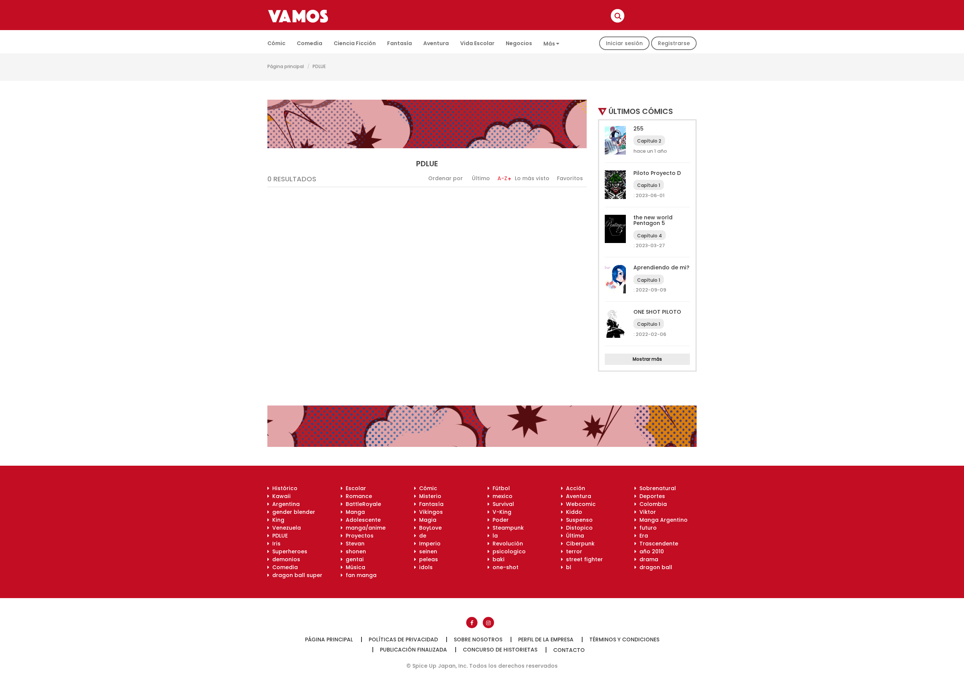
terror (572, 551)
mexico (501, 496)
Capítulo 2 (649, 141)
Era (642, 535)
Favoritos (570, 178)
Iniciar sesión (624, 43)
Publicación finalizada (413, 649)
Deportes (650, 496)
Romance (357, 496)
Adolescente (362, 520)
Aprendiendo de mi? (661, 267)
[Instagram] (488, 622)
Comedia (309, 43)
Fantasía (399, 43)
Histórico (283, 488)
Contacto (569, 650)
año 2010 (650, 551)
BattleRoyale (362, 504)
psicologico (508, 551)
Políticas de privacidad (403, 639)
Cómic (276, 43)
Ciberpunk (579, 543)
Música (354, 567)
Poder (499, 520)
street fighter (583, 559)
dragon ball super (295, 575)
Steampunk (507, 528)
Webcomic (579, 504)
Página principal (285, 66)
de (421, 535)
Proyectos (358, 535)
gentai (353, 559)
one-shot (504, 567)
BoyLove (429, 528)
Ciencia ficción (355, 43)
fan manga (360, 575)
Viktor (646, 512)
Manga (354, 512)
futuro (646, 528)
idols (424, 567)
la (494, 535)
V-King (500, 512)
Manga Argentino (662, 520)
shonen (354, 551)
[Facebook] (471, 622)
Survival (502, 504)
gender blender (292, 512)
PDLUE (278, 535)
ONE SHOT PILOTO (657, 312)
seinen (426, 551)
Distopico (578, 528)
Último (481, 178)
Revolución (506, 543)
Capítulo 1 (648, 185)
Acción (574, 488)
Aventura (436, 43)
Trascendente (657, 543)
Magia (426, 520)
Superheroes (288, 551)
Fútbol (500, 488)
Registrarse (674, 43)
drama (647, 559)
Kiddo (572, 512)
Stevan (354, 543)
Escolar (354, 488)
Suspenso (578, 520)
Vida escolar (477, 43)
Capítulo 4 (649, 235)
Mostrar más (647, 359)
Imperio (428, 543)
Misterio (428, 496)
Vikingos (429, 512)
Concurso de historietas (500, 649)
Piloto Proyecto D (657, 173)
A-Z (502, 178)
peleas (427, 559)
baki (497, 559)
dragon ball (654, 567)
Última (573, 535)
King (276, 520)
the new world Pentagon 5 (653, 220)
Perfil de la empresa (546, 639)
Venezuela (285, 528)
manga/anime (364, 528)
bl (567, 567)
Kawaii (280, 496)
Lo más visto (532, 178)
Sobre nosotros (478, 639)
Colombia (651, 504)
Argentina (284, 504)
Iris (275, 543)
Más (549, 43)
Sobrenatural (656, 488)
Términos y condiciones (624, 639)
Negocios (519, 43)
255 (638, 128)
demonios (284, 559)
